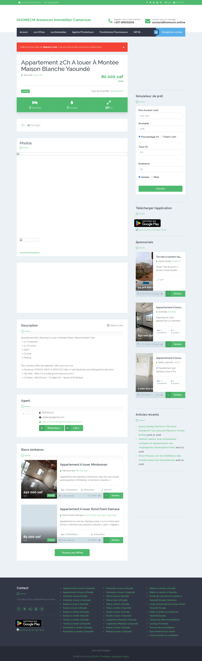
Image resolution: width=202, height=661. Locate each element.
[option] (72, 193)
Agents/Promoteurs (83, 32)
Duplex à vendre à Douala (76, 612)
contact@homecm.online (31, 2)
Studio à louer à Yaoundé (118, 616)
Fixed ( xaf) (170, 137)
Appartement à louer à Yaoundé (79, 588)
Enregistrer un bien (172, 32)
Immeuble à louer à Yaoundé (120, 592)
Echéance (144, 163)
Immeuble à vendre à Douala (77, 627)
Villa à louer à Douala (116, 600)
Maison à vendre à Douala (162, 588)
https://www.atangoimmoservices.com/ (62, 421)
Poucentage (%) (150, 137)
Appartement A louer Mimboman (83, 464)
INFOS (137, 32)
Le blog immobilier (159, 624)
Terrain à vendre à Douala (76, 620)
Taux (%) (143, 147)
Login (169, 2)
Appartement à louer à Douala (78, 592)
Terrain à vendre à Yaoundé (76, 624)
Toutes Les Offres (72, 552)
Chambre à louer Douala (75, 596)
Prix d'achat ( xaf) (149, 110)
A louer (51, 495)
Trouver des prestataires (162, 627)
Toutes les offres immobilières (165, 620)
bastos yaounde (181, 362)
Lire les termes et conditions (164, 635)
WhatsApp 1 (54, 428)
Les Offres (39, 32)
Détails (115, 495)
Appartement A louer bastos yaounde (179, 357)
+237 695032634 (53, 2)
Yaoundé (37, 75)
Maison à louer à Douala (118, 627)
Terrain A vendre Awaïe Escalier (175, 256)
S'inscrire (180, 2)
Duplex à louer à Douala (75, 608)
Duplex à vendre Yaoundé (76, 616)
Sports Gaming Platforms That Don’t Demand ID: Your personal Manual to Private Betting (162, 430)
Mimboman (81, 470)
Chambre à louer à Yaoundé (77, 600)
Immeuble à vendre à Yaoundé (78, 631)
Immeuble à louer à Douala (119, 588)
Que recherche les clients (162, 631)
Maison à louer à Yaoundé (119, 631)
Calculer (160, 188)
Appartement (116, 91)
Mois (156, 177)
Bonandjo (172, 312)
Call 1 (76, 428)
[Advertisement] (101, 9)
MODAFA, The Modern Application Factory (109, 656)
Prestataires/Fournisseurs (114, 32)
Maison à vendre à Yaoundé (163, 592)
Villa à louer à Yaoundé (117, 596)
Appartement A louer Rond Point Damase (90, 509)
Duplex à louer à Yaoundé (75, 604)
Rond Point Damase (95, 515)
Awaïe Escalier (178, 261)
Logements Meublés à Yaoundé (122, 624)
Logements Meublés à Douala (121, 620)
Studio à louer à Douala (118, 612)
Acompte (144, 123)
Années (145, 177)
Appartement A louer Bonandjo (175, 307)
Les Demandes (58, 32)
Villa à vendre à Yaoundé (118, 608)
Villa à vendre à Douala (117, 604)
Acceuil (24, 32)
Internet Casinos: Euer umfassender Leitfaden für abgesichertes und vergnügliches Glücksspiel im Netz (157, 443)
